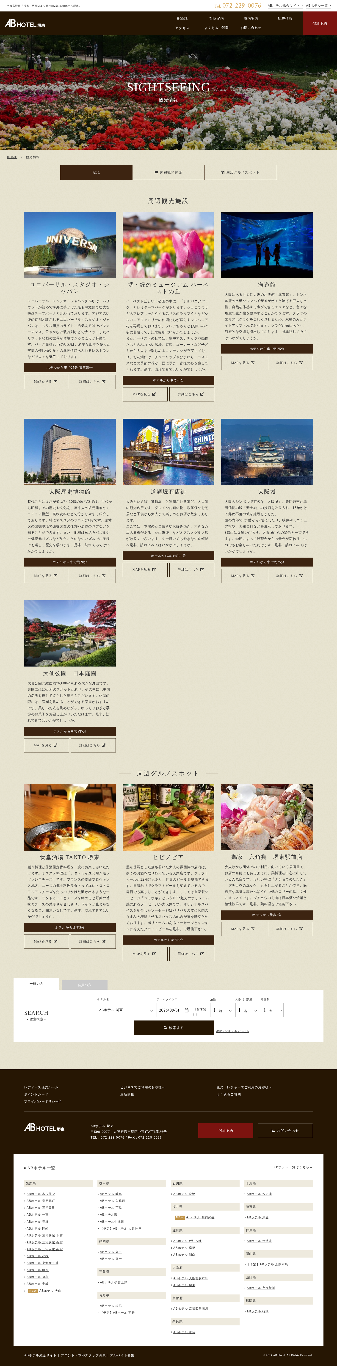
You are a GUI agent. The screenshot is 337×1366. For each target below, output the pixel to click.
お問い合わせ (251, 28)
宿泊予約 (319, 23)
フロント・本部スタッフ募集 (83, 1355)
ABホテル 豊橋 (38, 1221)
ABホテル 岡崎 (38, 1228)
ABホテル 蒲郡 (38, 1277)
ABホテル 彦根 (184, 1248)
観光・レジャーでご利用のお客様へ (244, 1087)
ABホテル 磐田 (111, 1252)
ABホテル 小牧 (38, 1256)
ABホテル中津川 (112, 1221)
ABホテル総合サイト (40, 1355)
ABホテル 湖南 (184, 1254)
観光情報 (285, 18)
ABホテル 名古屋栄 (41, 1194)
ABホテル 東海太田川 (42, 1263)
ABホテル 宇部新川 (261, 1288)
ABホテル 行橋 (258, 1311)
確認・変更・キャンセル (232, 1031)
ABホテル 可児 (111, 1207)
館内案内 (251, 18)
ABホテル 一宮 (38, 1214)
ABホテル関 (109, 1214)
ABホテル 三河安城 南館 (45, 1249)
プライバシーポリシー (41, 1101)
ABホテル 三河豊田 (41, 1207)
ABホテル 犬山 (50, 1290)
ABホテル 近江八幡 (187, 1241)
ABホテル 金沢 (184, 1194)
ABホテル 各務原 (112, 1201)
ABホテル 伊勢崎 (259, 1241)
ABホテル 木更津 (259, 1194)
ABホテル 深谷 (258, 1217)
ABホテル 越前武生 (200, 1217)
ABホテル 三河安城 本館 (45, 1235)
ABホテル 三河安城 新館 (45, 1242)
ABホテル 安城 (38, 1284)
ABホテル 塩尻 (111, 1306)
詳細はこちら (89, 381)
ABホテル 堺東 (184, 1285)
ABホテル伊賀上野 (113, 1282)
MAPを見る (43, 381)
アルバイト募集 (122, 1355)
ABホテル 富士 (111, 1259)
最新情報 (127, 1094)
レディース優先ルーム (41, 1087)
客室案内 (216, 18)
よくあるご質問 (216, 28)
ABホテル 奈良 (184, 1332)
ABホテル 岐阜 (111, 1194)
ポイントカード (36, 1094)
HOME (182, 18)
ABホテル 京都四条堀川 (190, 1308)
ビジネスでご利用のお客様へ (143, 1087)
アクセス (182, 28)
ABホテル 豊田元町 (41, 1201)
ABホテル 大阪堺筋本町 (190, 1278)
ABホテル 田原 (38, 1270)
